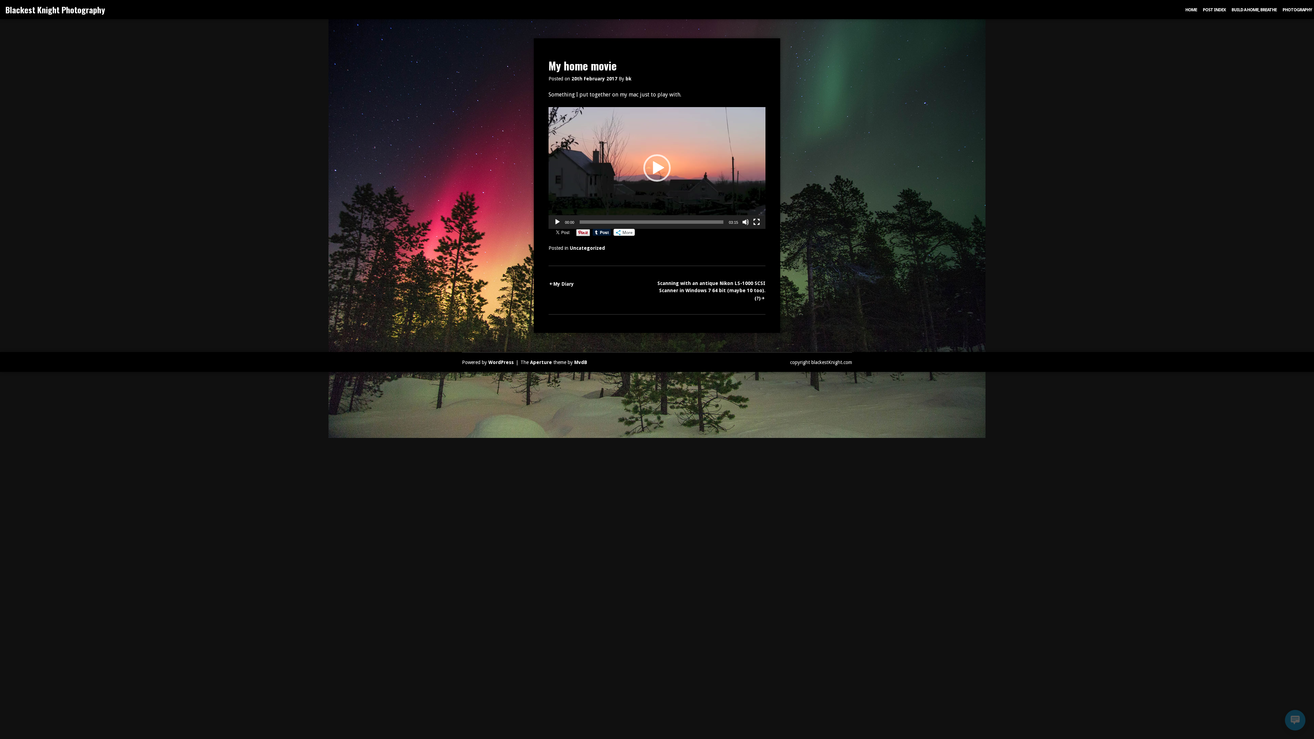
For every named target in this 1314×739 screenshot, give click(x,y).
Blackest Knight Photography (55, 9)
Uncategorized (587, 248)
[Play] (557, 222)
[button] (657, 168)
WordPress (501, 362)
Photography (1297, 9)
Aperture (541, 362)
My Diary (563, 284)
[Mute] (745, 222)
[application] (657, 168)
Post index (1214, 9)
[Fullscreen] (756, 222)
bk (628, 78)
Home (1191, 9)
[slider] (651, 222)
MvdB (580, 362)
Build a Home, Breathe (1254, 9)
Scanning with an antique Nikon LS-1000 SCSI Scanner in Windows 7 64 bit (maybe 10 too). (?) (711, 291)
